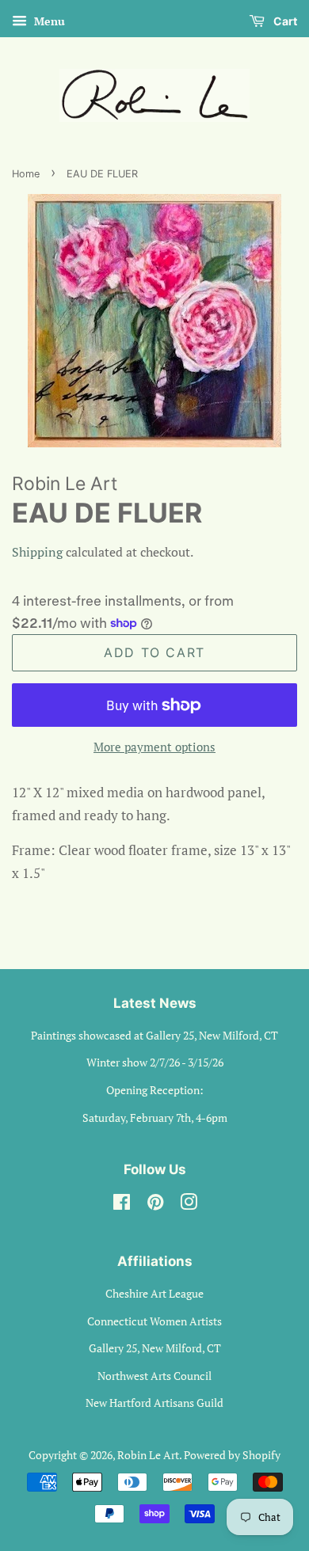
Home (26, 174)
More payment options (154, 747)
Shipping (37, 552)
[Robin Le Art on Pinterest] (155, 1204)
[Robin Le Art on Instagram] (188, 1204)
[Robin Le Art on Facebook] (122, 1204)
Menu (48, 21)
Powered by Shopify (232, 1454)
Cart (284, 21)
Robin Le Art (148, 1454)
